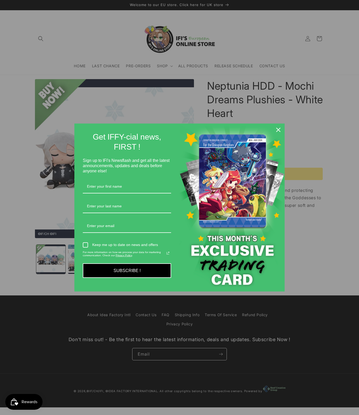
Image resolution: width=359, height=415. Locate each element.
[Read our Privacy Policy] (168, 253)
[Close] (278, 130)
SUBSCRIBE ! (127, 270)
